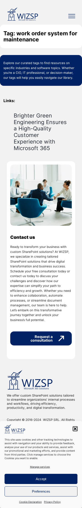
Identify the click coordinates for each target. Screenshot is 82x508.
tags (36, 63)
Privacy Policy (52, 501)
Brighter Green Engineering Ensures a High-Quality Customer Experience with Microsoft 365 (40, 131)
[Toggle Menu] (72, 16)
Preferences (41, 491)
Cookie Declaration (30, 501)
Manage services (40, 466)
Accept (41, 479)
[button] (75, 429)
